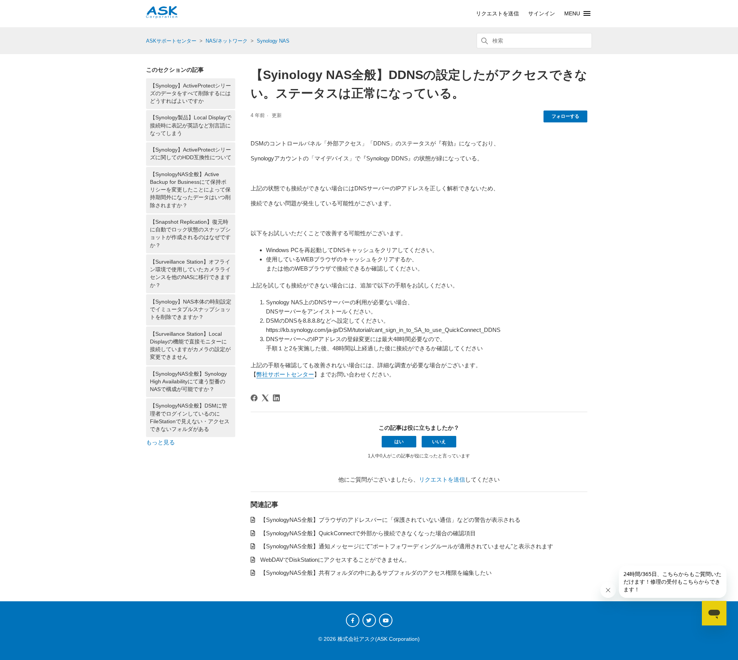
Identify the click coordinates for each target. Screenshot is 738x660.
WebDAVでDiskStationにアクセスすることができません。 (335, 559)
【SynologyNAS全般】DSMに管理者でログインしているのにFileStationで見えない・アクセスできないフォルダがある (189, 417)
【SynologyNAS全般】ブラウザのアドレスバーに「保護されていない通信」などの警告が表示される (390, 519)
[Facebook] (254, 397)
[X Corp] (265, 397)
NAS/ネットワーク (227, 41)
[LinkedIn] (276, 397)
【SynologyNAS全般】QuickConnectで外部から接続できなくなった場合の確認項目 (368, 533)
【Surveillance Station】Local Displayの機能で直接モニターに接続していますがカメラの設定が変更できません (190, 345)
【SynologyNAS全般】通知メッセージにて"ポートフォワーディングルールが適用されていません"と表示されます (406, 546)
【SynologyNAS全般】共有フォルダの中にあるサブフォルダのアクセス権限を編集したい (376, 572)
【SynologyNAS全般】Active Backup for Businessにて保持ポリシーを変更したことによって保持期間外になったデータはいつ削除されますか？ (190, 190)
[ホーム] (161, 16)
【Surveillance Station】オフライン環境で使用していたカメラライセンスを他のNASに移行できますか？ (190, 273)
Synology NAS (273, 41)
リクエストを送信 (497, 13)
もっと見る (160, 442)
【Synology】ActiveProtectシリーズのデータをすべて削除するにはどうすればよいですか (190, 93)
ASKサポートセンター (171, 41)
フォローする (565, 116)
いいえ (439, 441)
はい (399, 441)
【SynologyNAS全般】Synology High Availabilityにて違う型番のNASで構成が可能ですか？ (188, 382)
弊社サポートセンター (285, 374)
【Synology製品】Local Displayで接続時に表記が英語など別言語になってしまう (190, 125)
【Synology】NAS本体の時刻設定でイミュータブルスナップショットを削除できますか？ (190, 309)
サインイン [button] (541, 13)
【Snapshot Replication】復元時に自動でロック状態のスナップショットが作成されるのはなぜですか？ (190, 233)
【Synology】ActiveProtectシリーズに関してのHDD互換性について (190, 153)
